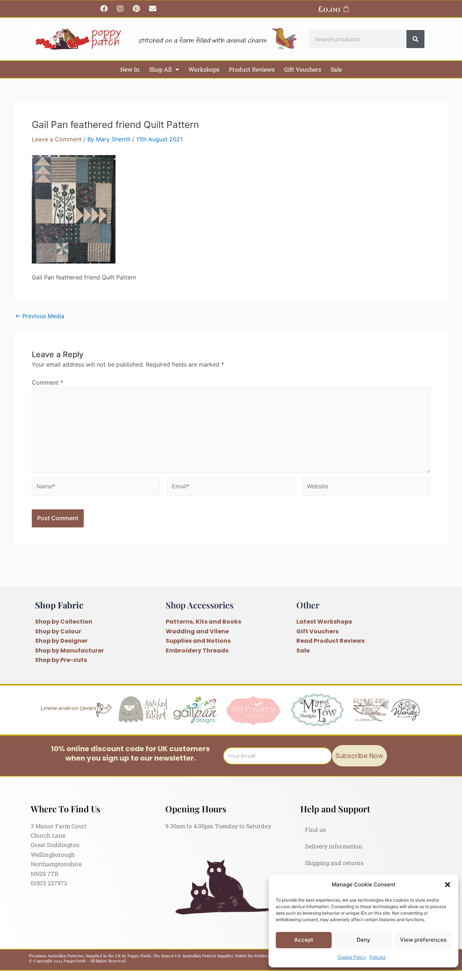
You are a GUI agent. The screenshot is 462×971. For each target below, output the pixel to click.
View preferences (423, 939)
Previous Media (39, 316)
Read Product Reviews (330, 641)
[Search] (415, 39)
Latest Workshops (324, 621)
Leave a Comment (57, 139)
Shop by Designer (61, 641)
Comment (47, 382)
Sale (336, 69)
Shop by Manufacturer (69, 650)
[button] (447, 884)
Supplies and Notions (198, 641)
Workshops (203, 69)
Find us (315, 829)
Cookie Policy (352, 957)
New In (130, 69)
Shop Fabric (59, 605)
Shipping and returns (334, 863)
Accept (303, 939)
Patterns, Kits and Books (203, 621)
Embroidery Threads (197, 650)
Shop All (160, 69)
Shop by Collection (63, 621)
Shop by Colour (58, 631)
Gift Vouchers (302, 69)
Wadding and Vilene (197, 631)
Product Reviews (252, 69)
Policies (377, 957)
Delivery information (333, 846)
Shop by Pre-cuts (61, 660)
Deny (363, 939)
